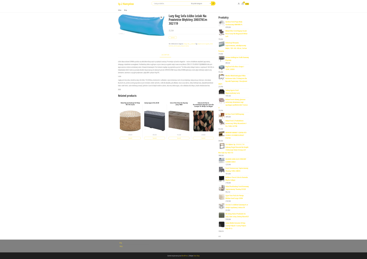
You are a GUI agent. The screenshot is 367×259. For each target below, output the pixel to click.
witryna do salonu (185, 46)
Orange (185, 44)
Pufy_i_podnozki (191, 44)
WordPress (184, 256)
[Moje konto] (238, 3)
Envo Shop (197, 256)
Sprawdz (173, 37)
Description (165, 55)
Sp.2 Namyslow (126, 4)
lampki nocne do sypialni (203, 44)
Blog (125, 10)
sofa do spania (177, 46)
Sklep (119, 10)
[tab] (167, 54)
